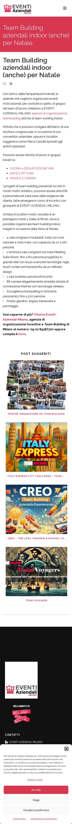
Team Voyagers (36, 600)
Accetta (36, 789)
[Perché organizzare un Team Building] (36, 385)
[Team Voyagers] (36, 571)
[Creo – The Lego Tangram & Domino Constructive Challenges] (36, 509)
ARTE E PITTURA (22, 173)
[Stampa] (12, 83)
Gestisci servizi (35, 779)
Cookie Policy (19, 818)
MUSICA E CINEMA (23, 178)
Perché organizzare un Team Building (36, 414)
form (22, 334)
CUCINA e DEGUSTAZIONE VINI (32, 168)
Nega (36, 800)
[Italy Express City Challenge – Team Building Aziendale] (36, 447)
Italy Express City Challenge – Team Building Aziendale (37, 476)
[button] (66, 749)
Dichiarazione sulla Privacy (44, 818)
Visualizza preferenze (36, 810)
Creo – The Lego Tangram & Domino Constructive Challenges (37, 538)
